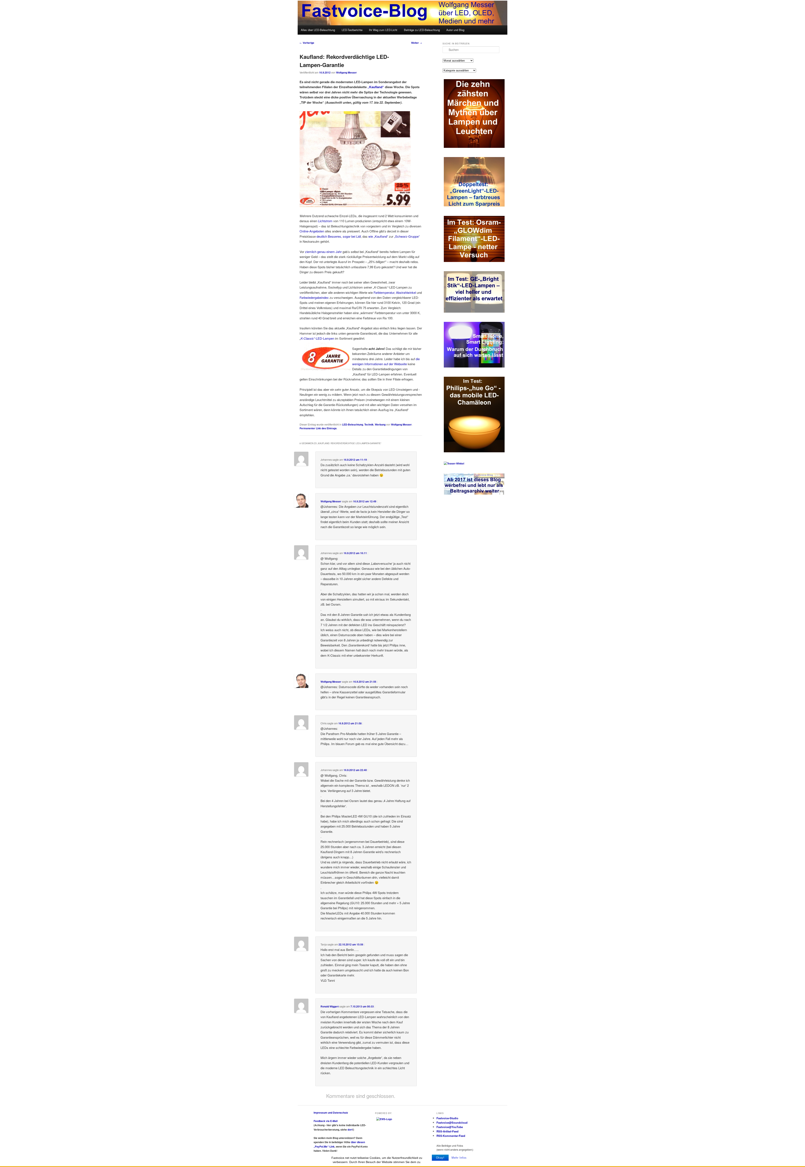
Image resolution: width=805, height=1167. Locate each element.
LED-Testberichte (352, 30)
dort (350, 1129)
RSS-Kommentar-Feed (450, 1136)
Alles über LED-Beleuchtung (318, 30)
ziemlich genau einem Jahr (323, 251)
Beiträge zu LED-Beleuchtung (422, 30)
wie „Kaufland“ (378, 236)
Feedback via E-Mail (326, 1121)
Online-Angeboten (312, 231)
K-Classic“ (308, 338)
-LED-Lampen (324, 338)
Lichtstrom (325, 221)
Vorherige (307, 43)
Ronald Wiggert (330, 1006)
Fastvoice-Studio (447, 1118)
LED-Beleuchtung (352, 424)
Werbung (380, 424)
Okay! (440, 1157)
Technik (369, 424)
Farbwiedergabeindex (314, 297)
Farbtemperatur (384, 292)
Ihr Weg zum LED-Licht (383, 30)
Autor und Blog (455, 30)
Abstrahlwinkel (406, 292)
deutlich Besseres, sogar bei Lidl (339, 236)
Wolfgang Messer (346, 72)
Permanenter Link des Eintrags (318, 428)
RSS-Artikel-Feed (447, 1131)
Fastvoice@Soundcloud (451, 1122)
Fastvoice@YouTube (449, 1127)
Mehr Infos (459, 1157)
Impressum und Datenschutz (331, 1112)
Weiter (416, 43)
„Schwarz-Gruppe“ (407, 236)
